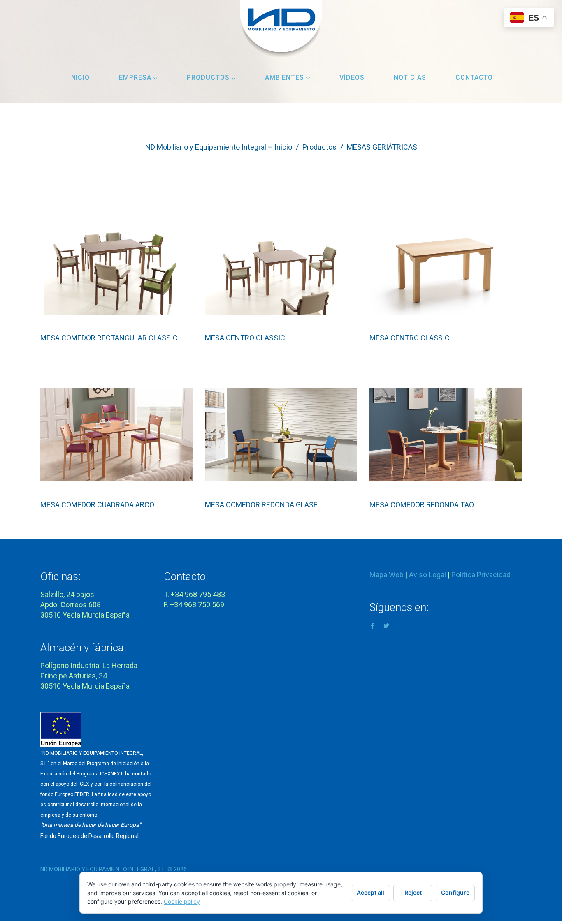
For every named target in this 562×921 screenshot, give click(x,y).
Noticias (410, 77)
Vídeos (352, 77)
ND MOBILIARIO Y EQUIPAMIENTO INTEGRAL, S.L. (103, 869)
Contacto (474, 77)
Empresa (135, 77)
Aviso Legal (427, 574)
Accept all (370, 892)
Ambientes (284, 77)
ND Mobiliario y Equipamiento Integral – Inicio (218, 147)
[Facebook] (372, 625)
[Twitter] (386, 625)
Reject (413, 892)
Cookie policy (182, 901)
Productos (208, 77)
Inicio (79, 77)
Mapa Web (386, 574)
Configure (455, 892)
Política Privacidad (481, 574)
